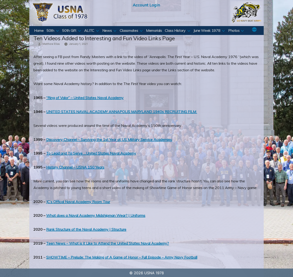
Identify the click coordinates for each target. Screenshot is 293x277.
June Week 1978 (206, 30)
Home (39, 30)
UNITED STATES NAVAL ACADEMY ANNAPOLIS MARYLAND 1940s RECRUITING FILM (121, 111)
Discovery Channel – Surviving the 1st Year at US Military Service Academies (109, 139)
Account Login (146, 4)
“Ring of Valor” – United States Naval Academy (85, 97)
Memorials (154, 30)
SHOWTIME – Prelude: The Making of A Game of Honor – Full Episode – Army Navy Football (121, 257)
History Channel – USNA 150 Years (75, 167)
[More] (254, 30)
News (107, 30)
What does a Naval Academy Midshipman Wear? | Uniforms (95, 215)
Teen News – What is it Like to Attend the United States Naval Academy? (107, 243)
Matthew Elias (51, 43)
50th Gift (69, 30)
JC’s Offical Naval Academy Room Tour (78, 201)
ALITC (89, 30)
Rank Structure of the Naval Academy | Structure (86, 229)
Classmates (129, 30)
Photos (234, 30)
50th (50, 30)
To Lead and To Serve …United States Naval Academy (91, 153)
